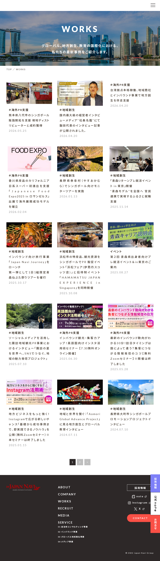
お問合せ (155, 524)
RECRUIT (66, 508)
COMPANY (67, 494)
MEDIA (64, 515)
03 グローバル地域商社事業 (71, 537)
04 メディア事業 (65, 541)
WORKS (64, 501)
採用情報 (140, 487)
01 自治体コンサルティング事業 (73, 527)
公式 (155, 504)
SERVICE (65, 522)
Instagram (140, 502)
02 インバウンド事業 (68, 532)
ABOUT (64, 487)
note (139, 496)
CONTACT (140, 518)
